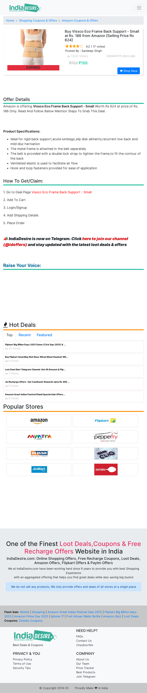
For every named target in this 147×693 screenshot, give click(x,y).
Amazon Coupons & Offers (80, 20)
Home (10, 20)
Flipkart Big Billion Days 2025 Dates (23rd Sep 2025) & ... (35, 344)
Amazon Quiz (112, 616)
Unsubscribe (84, 645)
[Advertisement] (73, 86)
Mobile (24, 612)
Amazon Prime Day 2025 (31, 616)
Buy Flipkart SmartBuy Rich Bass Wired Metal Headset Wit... (36, 357)
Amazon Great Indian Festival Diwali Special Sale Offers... (35, 394)
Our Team (82, 663)
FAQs (79, 636)
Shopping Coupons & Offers (38, 20)
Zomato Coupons (30, 620)
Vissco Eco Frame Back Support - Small (62, 192)
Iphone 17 (57, 616)
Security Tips (22, 668)
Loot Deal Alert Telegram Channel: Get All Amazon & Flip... (35, 369)
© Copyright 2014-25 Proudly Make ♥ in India (73, 688)
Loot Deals (131, 616)
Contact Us (84, 640)
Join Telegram (85, 676)
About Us (82, 659)
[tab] (9, 335)
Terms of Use (22, 663)
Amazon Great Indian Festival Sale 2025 (75, 612)
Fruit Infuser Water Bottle (83, 616)
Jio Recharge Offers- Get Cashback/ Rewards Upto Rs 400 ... (37, 381)
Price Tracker (85, 668)
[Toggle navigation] (139, 7)
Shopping (38, 612)
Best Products (85, 672)
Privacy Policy (22, 659)
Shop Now (129, 71)
